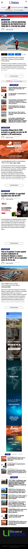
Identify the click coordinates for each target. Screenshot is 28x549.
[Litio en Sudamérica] (14, 451)
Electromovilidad (6, 286)
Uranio (18, 163)
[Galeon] (14, 425)
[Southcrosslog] (14, 10)
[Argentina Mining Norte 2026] (14, 435)
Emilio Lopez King (9, 29)
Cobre (14, 163)
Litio (11, 163)
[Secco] (14, 13)
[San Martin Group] (14, 16)
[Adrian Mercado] (14, 7)
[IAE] (14, 327)
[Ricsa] (14, 392)
